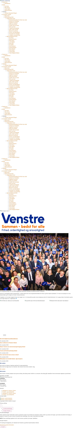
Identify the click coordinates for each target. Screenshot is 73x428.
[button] (4, 375)
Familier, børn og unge (14, 25)
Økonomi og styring (13, 30)
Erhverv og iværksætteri (14, 32)
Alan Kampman (12, 46)
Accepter (3, 426)
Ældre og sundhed (13, 24)
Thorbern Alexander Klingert (11, 13)
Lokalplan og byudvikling (14, 35)
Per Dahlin (11, 44)
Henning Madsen (12, 47)
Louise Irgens (7, 9)
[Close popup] (1, 406)
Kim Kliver (7, 6)
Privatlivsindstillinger (7, 408)
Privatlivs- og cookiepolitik (8, 391)
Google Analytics (7, 410)
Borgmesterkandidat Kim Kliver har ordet (18, 19)
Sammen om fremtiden (14, 21)
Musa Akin (11, 43)
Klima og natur (12, 26)
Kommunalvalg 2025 (9, 17)
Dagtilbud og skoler (13, 22)
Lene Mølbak (12, 41)
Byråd (3, 4)
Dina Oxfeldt (12, 50)
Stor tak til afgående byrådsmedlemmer (9, 338)
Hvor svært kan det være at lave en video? (9, 354)
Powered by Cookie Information (7, 424)
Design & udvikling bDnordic (22, 401)
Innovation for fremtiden (14, 33)
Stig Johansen (12, 48)
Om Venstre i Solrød (6, 14)
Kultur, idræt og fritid (13, 29)
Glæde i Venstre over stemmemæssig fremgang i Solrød (12, 346)
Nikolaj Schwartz (8, 10)
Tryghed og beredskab (14, 28)
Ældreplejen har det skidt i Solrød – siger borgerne (11, 358)
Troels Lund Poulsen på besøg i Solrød (8, 350)
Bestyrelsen (7, 15)
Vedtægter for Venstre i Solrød (9, 390)
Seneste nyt (4, 2)
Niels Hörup (7, 7)
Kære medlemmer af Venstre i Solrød (8, 342)
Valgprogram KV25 (11, 18)
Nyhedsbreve (7, 3)
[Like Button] (4, 335)
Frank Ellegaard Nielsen (14, 52)
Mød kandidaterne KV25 (12, 36)
